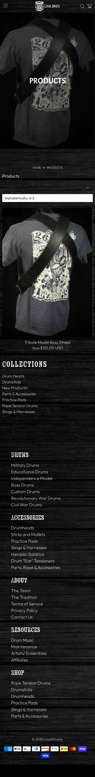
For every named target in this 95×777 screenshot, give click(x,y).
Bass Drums (22, 485)
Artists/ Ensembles (29, 653)
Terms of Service (27, 603)
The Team (21, 590)
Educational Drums (29, 471)
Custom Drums (25, 491)
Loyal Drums (53, 739)
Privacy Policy (24, 610)
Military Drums (25, 465)
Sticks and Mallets (28, 534)
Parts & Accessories (19, 393)
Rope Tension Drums (20, 405)
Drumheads (22, 528)
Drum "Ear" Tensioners (32, 561)
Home (36, 167)
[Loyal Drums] (47, 6)
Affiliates (19, 660)
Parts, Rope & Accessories (35, 567)
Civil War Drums (26, 504)
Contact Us (21, 617)
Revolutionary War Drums (36, 498)
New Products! (15, 387)
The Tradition (24, 597)
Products (55, 167)
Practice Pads (14, 399)
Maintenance (24, 646)
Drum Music (22, 640)
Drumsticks (11, 381)
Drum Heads (13, 375)
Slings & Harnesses (18, 411)
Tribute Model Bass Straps (47, 342)
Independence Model (31, 478)
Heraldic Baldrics (27, 554)
